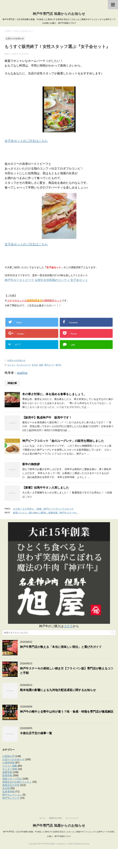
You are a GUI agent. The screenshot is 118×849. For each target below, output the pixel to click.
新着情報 (7, 775)
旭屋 (41, 365)
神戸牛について (11, 798)
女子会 (35, 365)
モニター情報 (9, 769)
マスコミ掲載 (9, 766)
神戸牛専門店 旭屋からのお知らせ (59, 14)
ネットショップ (72, 818)
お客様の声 (8, 756)
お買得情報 (8, 762)
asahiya (22, 372)
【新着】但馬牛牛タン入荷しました (45, 487)
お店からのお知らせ (16, 360)
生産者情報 (8, 791)
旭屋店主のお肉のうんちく (17, 782)
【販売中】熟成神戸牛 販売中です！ (47, 417)
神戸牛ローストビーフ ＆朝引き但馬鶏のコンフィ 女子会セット (46, 280)
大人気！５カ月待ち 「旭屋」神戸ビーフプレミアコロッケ (43, 509)
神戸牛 (58, 365)
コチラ (68, 626)
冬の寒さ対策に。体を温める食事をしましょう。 (54, 394)
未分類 (6, 788)
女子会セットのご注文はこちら (26, 140)
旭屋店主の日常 (11, 785)
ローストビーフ (24, 365)
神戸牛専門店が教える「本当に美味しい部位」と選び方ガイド (61, 646)
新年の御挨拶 (31, 464)
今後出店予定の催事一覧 (36, 733)
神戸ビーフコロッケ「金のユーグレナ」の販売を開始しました (63, 440)
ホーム (42, 818)
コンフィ (11, 365)
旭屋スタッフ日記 (12, 778)
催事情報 (7, 772)
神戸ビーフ (49, 365)
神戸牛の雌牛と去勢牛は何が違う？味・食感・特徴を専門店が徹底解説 (66, 711)
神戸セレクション (12, 794)
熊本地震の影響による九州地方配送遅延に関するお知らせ (58, 690)
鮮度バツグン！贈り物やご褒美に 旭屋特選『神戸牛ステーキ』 (45, 512)
